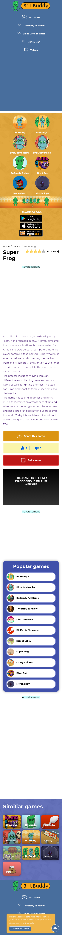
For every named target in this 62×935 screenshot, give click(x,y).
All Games (34, 17)
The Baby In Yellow (34, 26)
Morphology (42, 193)
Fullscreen (34, 460)
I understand (20, 929)
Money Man (34, 42)
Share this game (34, 436)
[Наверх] (55, 928)
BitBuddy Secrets (19, 153)
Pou (8, 872)
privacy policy (29, 923)
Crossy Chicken (50, 840)
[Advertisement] (31, 83)
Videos (34, 50)
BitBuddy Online (20, 173)
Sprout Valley (12, 856)
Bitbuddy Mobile (42, 153)
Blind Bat (42, 173)
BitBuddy (19, 133)
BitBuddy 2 (42, 133)
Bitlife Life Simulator (34, 34)
